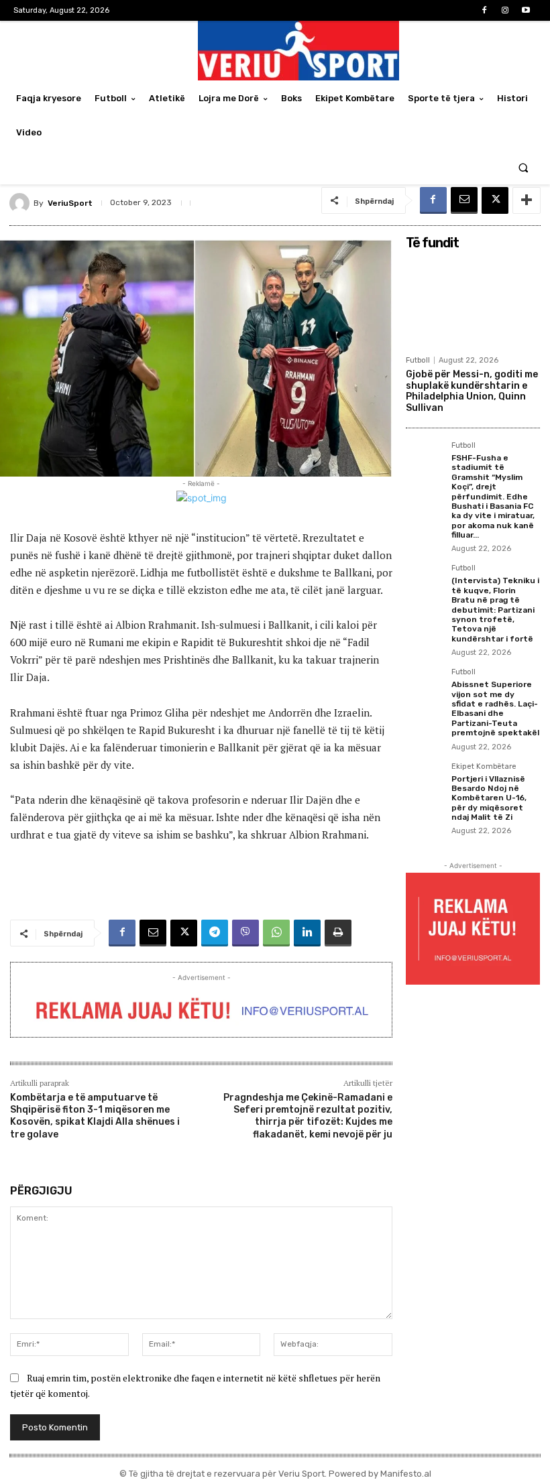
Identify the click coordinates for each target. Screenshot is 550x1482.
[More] (526, 200)
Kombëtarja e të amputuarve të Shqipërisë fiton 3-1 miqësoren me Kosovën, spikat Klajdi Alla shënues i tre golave (95, 1116)
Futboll (418, 360)
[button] (523, 167)
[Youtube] (526, 10)
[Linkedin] (307, 933)
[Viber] (245, 933)
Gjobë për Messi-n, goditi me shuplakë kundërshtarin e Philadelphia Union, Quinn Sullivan (472, 391)
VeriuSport (70, 203)
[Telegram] (214, 933)
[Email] (464, 200)
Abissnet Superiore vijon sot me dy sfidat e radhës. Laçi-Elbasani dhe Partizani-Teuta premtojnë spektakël (495, 708)
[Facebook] (484, 10)
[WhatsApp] (276, 933)
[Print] (338, 933)
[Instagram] (505, 10)
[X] (495, 200)
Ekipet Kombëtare (483, 767)
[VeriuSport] (21, 203)
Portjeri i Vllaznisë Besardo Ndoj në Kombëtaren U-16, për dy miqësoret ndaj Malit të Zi (489, 798)
